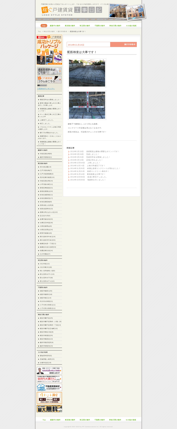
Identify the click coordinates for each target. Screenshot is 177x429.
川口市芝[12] (45, 264)
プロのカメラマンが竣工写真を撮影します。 (49, 128)
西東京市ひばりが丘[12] (49, 212)
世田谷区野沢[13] (46, 209)
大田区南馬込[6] (46, 226)
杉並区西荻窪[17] (46, 198)
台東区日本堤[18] (46, 223)
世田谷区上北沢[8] (46, 205)
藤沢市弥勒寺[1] (46, 157)
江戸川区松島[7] (46, 170)
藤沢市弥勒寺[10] (46, 346)
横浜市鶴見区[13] (46, 339)
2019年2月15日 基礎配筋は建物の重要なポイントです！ (95, 151)
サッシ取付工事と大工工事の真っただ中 (49, 115)
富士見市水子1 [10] (47, 274)
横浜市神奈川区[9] (46, 332)
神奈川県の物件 (49, 31)
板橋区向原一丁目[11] (48, 243)
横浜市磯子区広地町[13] (49, 328)
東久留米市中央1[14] (47, 236)
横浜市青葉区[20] (46, 335)
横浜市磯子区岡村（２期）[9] (50, 321)
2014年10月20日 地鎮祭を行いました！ (88, 180)
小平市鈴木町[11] (46, 184)
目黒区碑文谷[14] (46, 250)
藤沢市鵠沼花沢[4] (46, 342)
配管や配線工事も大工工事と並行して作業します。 (49, 104)
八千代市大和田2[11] (47, 308)
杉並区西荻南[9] (46, 202)
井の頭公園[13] (45, 167)
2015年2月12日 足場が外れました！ (86, 160)
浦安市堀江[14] (45, 298)
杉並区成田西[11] (46, 195)
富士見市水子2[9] (46, 278)
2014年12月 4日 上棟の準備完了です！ (87, 166)
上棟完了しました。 (47, 120)
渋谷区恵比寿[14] (46, 181)
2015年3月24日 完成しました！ (84, 154)
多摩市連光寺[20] (46, 219)
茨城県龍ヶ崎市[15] (47, 359)
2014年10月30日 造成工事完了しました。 (89, 177)
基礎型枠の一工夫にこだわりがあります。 (49, 137)
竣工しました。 (45, 123)
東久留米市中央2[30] (47, 240)
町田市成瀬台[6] (46, 233)
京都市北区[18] (45, 363)
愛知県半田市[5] (46, 356)
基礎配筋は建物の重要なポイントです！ (49, 110)
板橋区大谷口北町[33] (48, 247)
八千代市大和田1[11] (47, 305)
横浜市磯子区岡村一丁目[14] (50, 325)
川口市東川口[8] (46, 267)
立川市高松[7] (45, 254)
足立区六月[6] (45, 216)
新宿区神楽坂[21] (46, 188)
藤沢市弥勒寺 (62, 31)
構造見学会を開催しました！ (50, 99)
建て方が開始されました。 (49, 133)
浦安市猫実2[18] (46, 294)
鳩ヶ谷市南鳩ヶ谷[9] (47, 271)
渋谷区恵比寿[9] (46, 154)
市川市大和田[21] (46, 301)
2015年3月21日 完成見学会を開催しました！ (90, 157)
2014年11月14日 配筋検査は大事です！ (88, 174)
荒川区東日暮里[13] (47, 177)
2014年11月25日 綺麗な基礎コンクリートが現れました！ (95, 168)
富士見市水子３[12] (47, 281)
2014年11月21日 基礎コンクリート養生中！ (89, 171)
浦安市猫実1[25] (46, 291)
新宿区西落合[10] (46, 191)
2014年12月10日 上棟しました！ (85, 163)
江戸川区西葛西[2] (46, 174)
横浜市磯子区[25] (46, 318)
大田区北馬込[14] (46, 229)
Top (39, 31)
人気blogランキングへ (46, 89)
